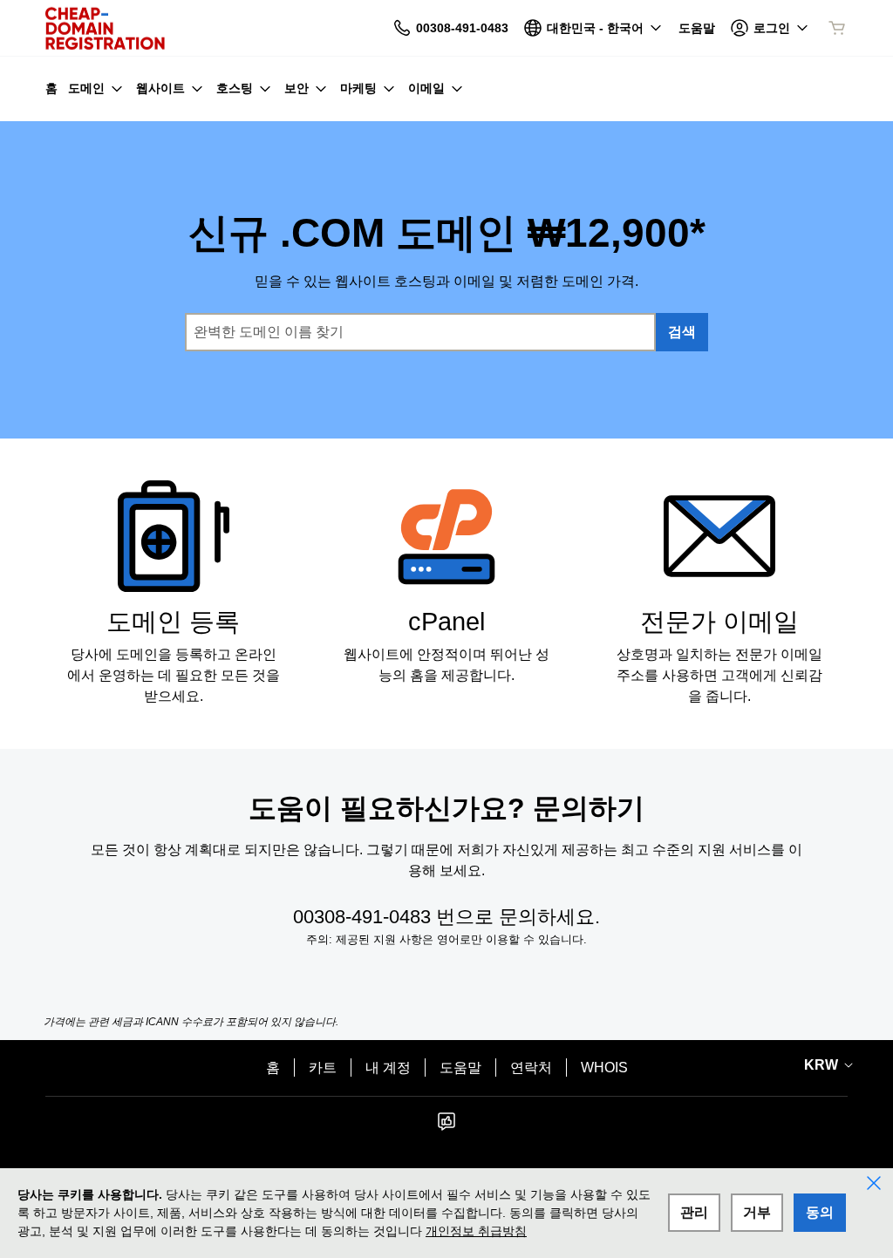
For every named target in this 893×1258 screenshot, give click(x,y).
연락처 (531, 1067)
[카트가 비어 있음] (837, 28)
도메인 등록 (173, 622)
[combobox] (420, 332)
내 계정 (388, 1067)
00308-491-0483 (362, 917)
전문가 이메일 (719, 622)
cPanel (446, 622)
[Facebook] (446, 1126)
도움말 (460, 1067)
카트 (323, 1067)
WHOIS (604, 1067)
